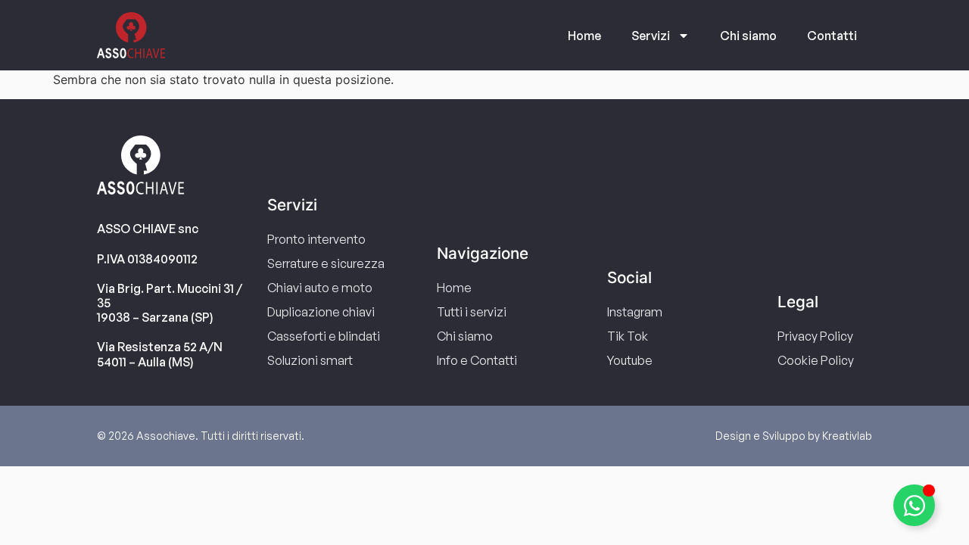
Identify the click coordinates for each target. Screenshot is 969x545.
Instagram (634, 311)
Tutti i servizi (471, 311)
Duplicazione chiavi (321, 311)
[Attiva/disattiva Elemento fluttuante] (914, 505)
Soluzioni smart (310, 360)
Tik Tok (627, 336)
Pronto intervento (316, 239)
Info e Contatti (477, 360)
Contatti (832, 35)
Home (584, 35)
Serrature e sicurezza (326, 263)
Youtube (630, 360)
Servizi (650, 35)
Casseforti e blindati (323, 336)
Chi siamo (748, 35)
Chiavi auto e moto (319, 287)
